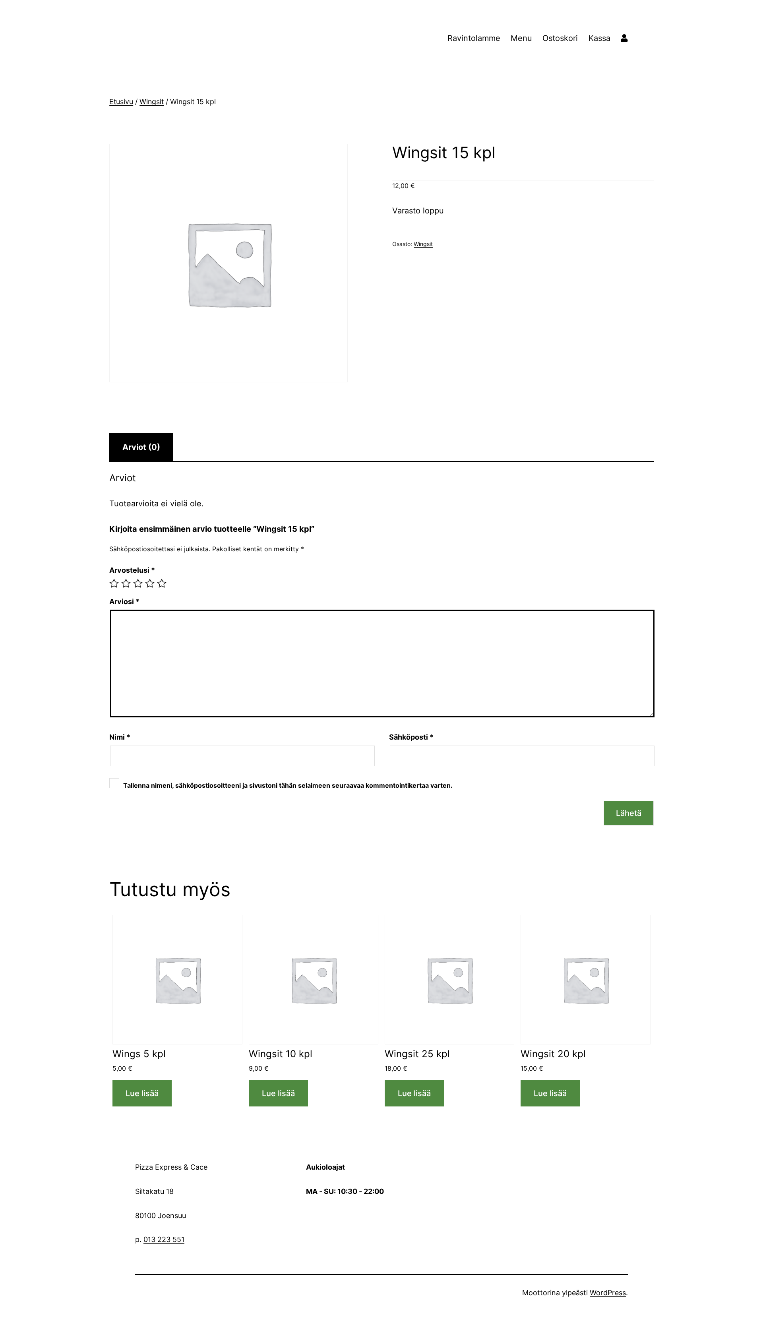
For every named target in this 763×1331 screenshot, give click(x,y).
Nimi (119, 737)
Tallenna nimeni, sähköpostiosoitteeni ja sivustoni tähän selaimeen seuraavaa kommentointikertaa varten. (288, 785)
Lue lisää (142, 1093)
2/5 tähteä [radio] (126, 583)
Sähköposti (411, 737)
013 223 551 (163, 1239)
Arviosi (124, 601)
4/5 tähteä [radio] (150, 583)
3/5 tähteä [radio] (138, 583)
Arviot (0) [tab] (141, 447)
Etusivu (121, 101)
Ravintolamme (473, 38)
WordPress (608, 1292)
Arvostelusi (132, 570)
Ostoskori (560, 38)
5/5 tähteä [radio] (162, 583)
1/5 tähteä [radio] (114, 583)
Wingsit (151, 101)
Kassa (599, 38)
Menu (521, 38)
